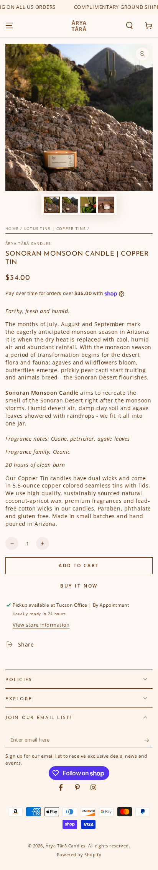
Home (12, 228)
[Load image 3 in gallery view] (88, 205)
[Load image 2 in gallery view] (70, 205)
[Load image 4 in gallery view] (106, 205)
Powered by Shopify (79, 854)
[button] (129, 26)
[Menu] (9, 26)
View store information (41, 624)
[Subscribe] (148, 740)
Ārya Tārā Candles (28, 243)
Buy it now (79, 586)
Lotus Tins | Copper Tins (55, 228)
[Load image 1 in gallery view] (52, 205)
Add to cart (79, 565)
